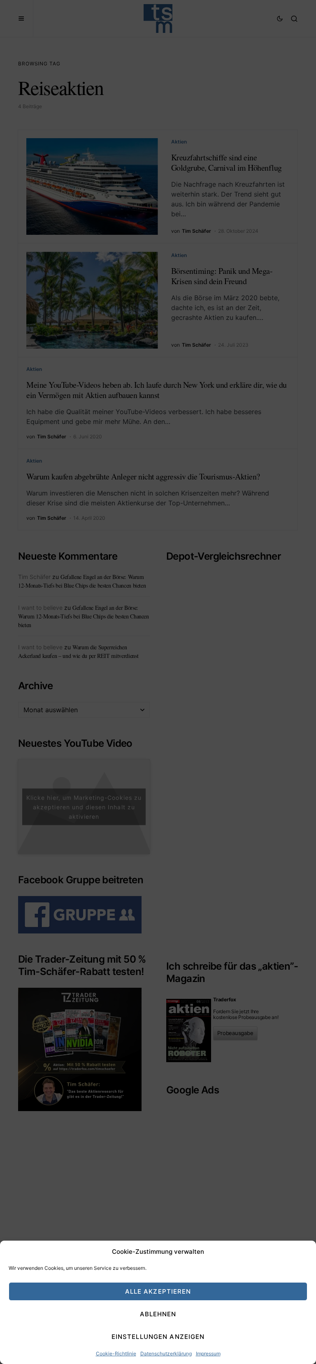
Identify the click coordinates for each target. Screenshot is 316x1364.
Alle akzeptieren (158, 1291)
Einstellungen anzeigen (158, 1337)
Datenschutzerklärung (166, 1353)
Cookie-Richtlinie (116, 1353)
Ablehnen (158, 1314)
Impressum (208, 1353)
